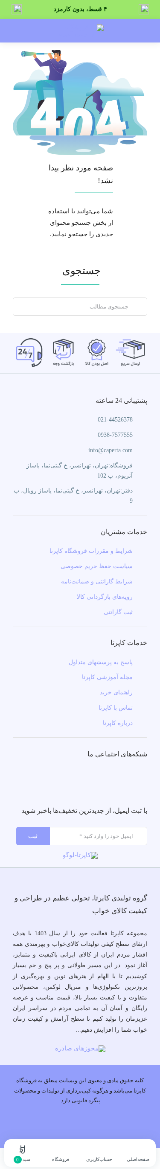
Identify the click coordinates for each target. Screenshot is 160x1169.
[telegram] (80, 780)
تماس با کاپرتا (116, 708)
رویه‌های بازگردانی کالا (105, 597)
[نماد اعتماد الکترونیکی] (80, 1048)
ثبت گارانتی (118, 612)
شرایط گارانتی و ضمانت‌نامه (97, 581)
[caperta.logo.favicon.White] (80, 27)
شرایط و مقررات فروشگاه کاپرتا (91, 551)
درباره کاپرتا (118, 723)
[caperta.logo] (80, 855)
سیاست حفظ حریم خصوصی (97, 566)
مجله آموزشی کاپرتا (107, 677)
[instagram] (100, 780)
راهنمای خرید (116, 692)
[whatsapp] (60, 780)
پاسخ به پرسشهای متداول (101, 662)
